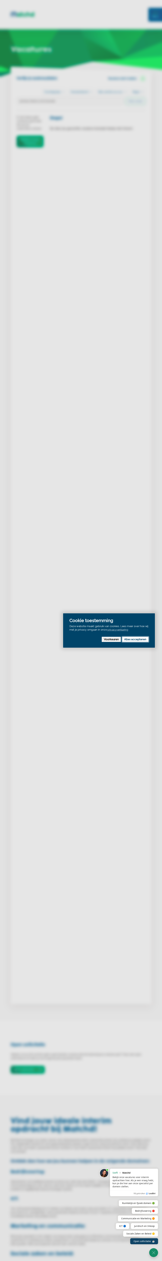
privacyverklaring (117, 629)
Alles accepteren (135, 639)
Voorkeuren (111, 639)
